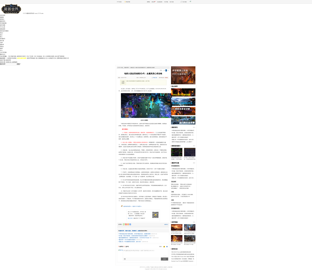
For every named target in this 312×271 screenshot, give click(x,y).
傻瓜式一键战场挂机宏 (188, 202)
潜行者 (2, 40)
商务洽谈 (156, 267)
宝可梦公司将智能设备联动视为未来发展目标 (182, 254)
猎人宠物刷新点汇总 (42, 58)
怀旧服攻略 (3, 23)
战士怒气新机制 (59, 56)
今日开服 (166, 1)
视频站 (2, 17)
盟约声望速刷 (31, 58)
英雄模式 (134, 230)
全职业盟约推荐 (21, 58)
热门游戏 (185, 1)
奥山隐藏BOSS (174, 186)
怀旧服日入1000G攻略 (187, 194)
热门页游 (172, 1)
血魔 (139, 230)
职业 (1, 33)
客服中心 (166, 267)
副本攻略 (2, 25)
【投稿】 (166, 77)
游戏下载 (2, 60)
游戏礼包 (8, 62)
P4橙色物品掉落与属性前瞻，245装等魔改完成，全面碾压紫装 (135, 233)
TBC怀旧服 (3, 52)
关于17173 (142, 267)
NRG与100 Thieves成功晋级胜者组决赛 (181, 252)
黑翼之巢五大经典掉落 (186, 184)
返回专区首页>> (127, 206)
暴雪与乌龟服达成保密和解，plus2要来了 (182, 141)
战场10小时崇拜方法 (185, 186)
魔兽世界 (122, 230)
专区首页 (2, 15)
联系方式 (161, 267)
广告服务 (152, 267)
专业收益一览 (40, 56)
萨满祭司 (2, 38)
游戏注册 (2, 62)
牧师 (1, 48)
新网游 (148, 1)
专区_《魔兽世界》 (125, 67)
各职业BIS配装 (4, 31)
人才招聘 (147, 267)
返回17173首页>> (137, 206)
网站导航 (128, 1)
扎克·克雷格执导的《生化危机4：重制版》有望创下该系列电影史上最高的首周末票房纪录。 (194, 258)
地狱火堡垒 (128, 230)
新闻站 (2, 19)
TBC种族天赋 (12, 56)
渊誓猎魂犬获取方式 (63, 58)
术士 (1, 50)
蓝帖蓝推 (2, 29)
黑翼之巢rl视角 (175, 184)
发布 (164, 259)
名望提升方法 (52, 58)
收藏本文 (166, 224)
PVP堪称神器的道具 (176, 202)
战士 (1, 34)
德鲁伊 (2, 44)
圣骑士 (2, 46)
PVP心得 (2, 27)
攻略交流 (132, 67)
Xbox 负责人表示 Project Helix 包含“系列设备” (183, 256)
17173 (118, 67)
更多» (194, 127)
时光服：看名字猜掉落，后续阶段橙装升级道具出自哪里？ (133, 235)
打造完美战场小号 (185, 196)
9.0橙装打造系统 (11, 58)
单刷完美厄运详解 (184, 188)
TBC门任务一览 (31, 56)
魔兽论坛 (2, 54)
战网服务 (14, 62)
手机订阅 (155, 77)
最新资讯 (2, 21)
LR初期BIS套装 (49, 56)
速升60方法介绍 (175, 196)
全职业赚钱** (174, 188)
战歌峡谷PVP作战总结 (176, 204)
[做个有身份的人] (164, 247)
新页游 (153, 1)
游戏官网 (8, 60)
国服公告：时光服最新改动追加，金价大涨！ (130, 241)
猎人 (1, 36)
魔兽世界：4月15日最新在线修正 (127, 239)
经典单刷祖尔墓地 (175, 194)
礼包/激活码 (159, 1)
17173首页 (119, 1)
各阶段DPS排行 (21, 56)
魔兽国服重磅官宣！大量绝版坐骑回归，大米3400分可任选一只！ (135, 237)
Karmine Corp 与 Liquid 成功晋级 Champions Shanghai (184, 261)
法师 (1, 42)
